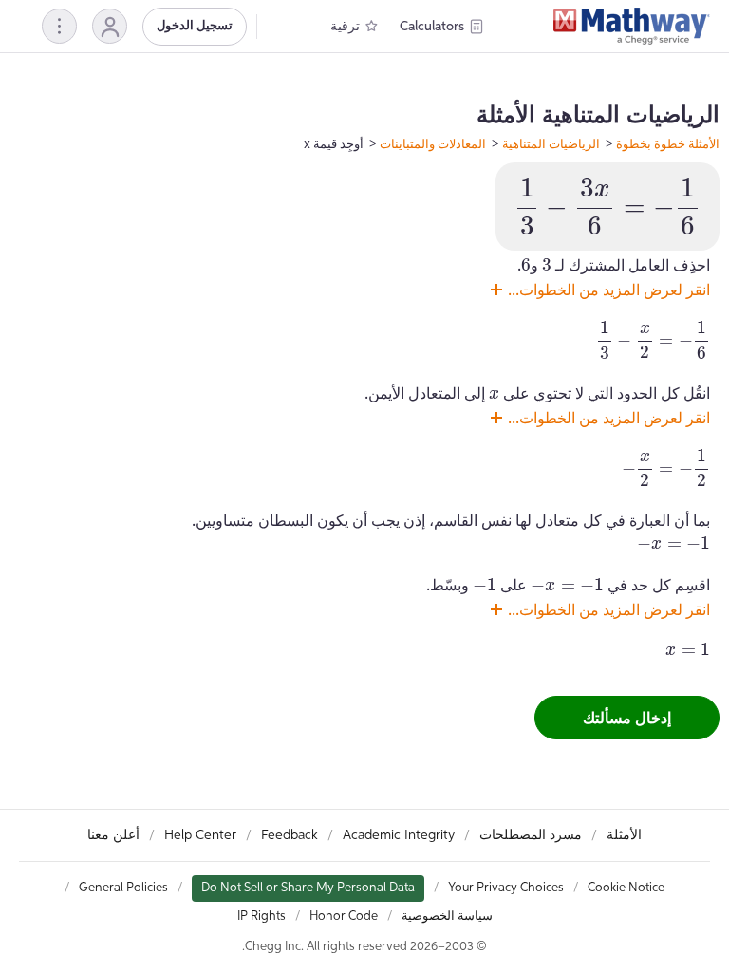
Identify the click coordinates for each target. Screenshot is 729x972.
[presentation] (607, 206)
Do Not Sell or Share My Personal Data (308, 888)
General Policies (123, 888)
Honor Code (343, 916)
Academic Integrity (399, 835)
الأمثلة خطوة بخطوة (668, 143)
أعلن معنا (113, 835)
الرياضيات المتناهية (551, 143)
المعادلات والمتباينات (433, 143)
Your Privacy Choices (506, 888)
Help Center (200, 835)
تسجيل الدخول (195, 26)
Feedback (289, 835)
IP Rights (261, 916)
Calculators (432, 26)
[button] (109, 26)
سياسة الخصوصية (447, 916)
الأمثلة (624, 835)
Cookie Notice (626, 888)
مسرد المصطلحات (530, 835)
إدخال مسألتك (627, 717)
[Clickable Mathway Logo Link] (631, 27)
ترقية (345, 26)
